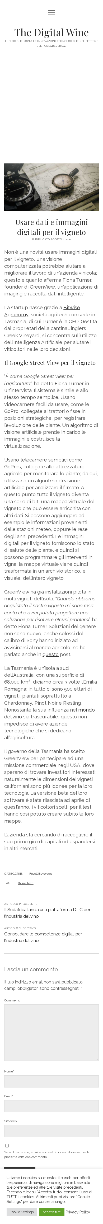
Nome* (9, 1071)
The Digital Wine (51, 32)
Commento (12, 1000)
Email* (8, 1096)
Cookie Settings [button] (22, 1212)
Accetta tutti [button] (52, 1212)
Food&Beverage (40, 873)
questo (51, 654)
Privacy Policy (78, 1212)
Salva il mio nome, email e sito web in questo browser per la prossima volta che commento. (47, 1154)
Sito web (10, 1121)
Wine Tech (26, 883)
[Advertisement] (51, 109)
